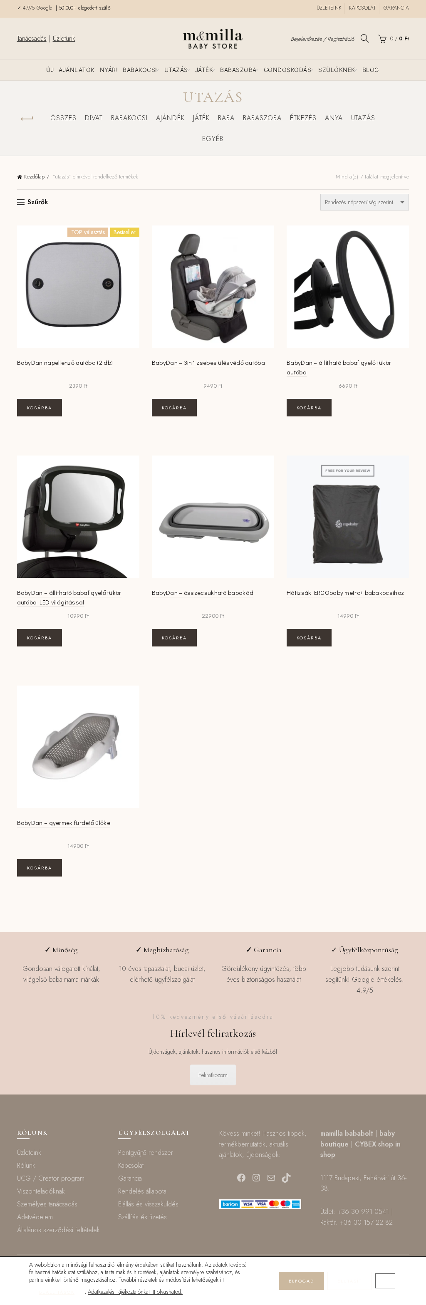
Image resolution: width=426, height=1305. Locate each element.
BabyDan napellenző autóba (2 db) (65, 362)
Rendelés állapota (142, 1191)
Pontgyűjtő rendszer (145, 1152)
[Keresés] (365, 38)
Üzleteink (329, 8)
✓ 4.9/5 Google (35, 8)
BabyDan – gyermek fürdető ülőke (63, 822)
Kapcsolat (362, 8)
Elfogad (301, 1281)
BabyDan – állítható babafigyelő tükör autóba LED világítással (69, 597)
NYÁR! (109, 69)
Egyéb (212, 139)
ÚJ (50, 69)
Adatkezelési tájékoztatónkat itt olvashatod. (135, 1292)
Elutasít (349, 1281)
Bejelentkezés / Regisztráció (322, 39)
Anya (334, 118)
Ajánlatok (77, 69)
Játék (204, 69)
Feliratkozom (213, 1075)
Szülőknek (336, 69)
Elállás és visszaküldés (148, 1204)
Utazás (176, 69)
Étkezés (303, 118)
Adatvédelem (35, 1217)
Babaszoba (238, 69)
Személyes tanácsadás (47, 1204)
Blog (370, 69)
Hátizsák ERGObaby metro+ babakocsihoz (345, 592)
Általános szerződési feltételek (58, 1230)
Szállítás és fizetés (142, 1217)
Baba (226, 118)
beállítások (56, 1292)
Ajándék (170, 118)
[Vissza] (27, 119)
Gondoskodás (288, 69)
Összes (63, 118)
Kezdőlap (34, 177)
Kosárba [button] (39, 407)
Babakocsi (140, 69)
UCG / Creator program (50, 1178)
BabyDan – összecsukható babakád (202, 592)
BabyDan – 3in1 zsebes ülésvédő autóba (208, 362)
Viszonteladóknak (41, 1191)
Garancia (396, 8)
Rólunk (26, 1165)
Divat (94, 118)
